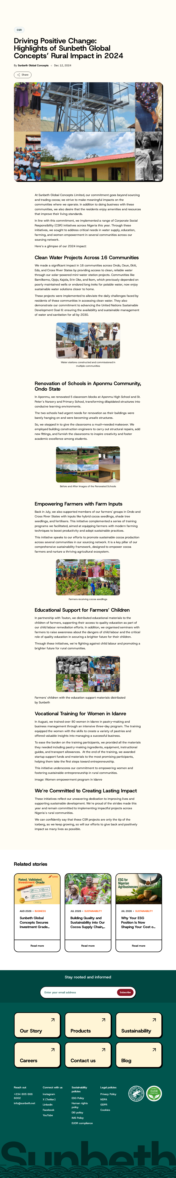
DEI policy (77, 1112)
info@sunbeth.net (24, 1103)
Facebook (48, 1110)
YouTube (48, 1115)
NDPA (103, 1099)
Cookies (105, 1110)
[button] (22, 75)
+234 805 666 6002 (23, 1096)
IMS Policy (78, 1118)
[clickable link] (37, 913)
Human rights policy (80, 1105)
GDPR (103, 1104)
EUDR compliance (82, 1123)
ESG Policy (78, 1098)
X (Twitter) (49, 1099)
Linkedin (48, 1104)
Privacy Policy (108, 1094)
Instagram (49, 1094)
